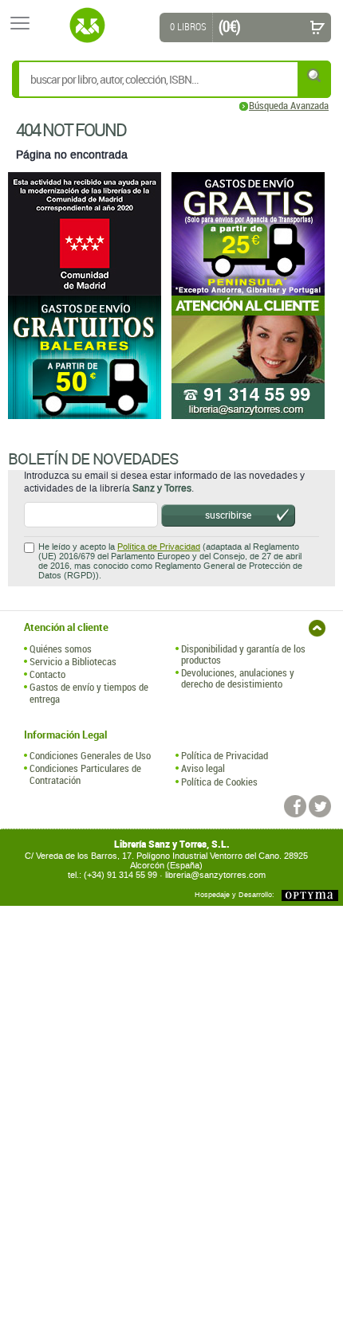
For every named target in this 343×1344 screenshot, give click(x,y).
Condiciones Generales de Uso (90, 755)
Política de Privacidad (158, 547)
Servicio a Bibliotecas (73, 661)
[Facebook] (295, 806)
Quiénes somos (61, 648)
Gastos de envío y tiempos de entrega (89, 692)
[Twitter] (320, 806)
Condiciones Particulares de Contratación (85, 774)
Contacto (47, 674)
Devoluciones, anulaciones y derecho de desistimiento (237, 678)
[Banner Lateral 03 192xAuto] (253, 357)
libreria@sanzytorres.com (215, 875)
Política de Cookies (219, 781)
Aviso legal (203, 768)
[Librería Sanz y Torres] (87, 25)
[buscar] (315, 75)
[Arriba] (317, 628)
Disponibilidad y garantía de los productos (243, 654)
